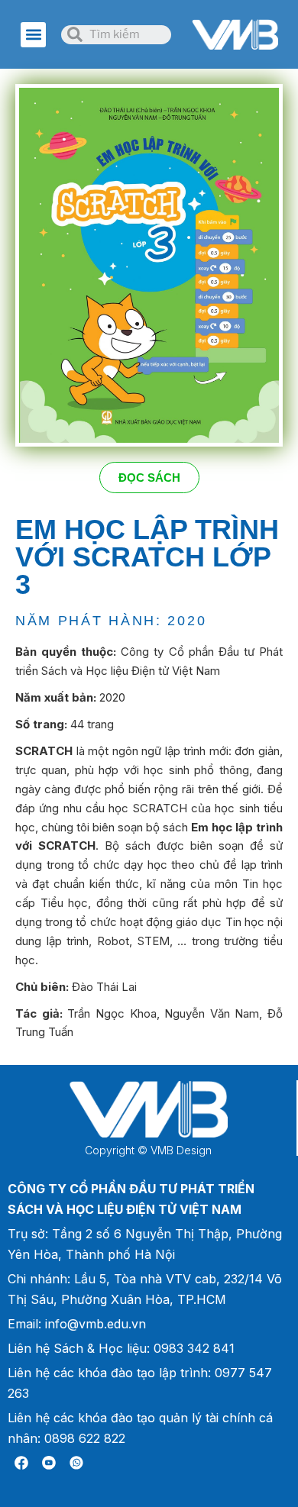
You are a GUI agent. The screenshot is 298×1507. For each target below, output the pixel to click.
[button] (33, 34)
